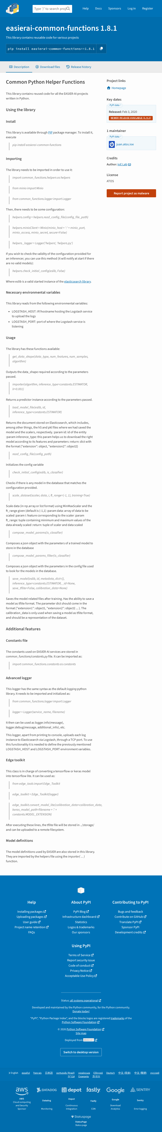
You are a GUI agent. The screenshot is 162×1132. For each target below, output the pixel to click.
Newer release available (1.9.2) (131, 118)
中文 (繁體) (140, 1073)
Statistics (81, 922)
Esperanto (83, 1076)
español (26, 1073)
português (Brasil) (65, 1073)
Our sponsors (81, 932)
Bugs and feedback (130, 911)
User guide (30, 922)
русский (154, 1073)
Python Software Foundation (79, 1022)
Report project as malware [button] (131, 193)
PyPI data (114, 105)
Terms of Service (79, 955)
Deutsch (110, 1073)
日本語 (49, 1073)
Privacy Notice (79, 971)
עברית (71, 1076)
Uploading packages (30, 917)
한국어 (96, 1076)
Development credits (128, 932)
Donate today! (81, 1011)
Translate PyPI (128, 922)
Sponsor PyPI (130, 927)
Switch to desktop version (81, 1052)
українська (84, 1073)
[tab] (19, 66)
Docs (98, 8)
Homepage (119, 88)
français (37, 1073)
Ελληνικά (98, 1073)
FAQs (31, 932)
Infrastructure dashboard (79, 917)
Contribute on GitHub (129, 917)
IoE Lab (122, 164)
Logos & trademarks (81, 927)
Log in (132, 8)
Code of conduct (79, 965)
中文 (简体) (124, 1073)
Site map (81, 1033)
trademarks (117, 1018)
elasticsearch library (77, 281)
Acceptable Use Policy (79, 976)
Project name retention (30, 927)
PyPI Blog (79, 911)
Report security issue (81, 960)
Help (86, 8)
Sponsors (114, 8)
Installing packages (30, 911)
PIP (50, 132)
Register (147, 8)
